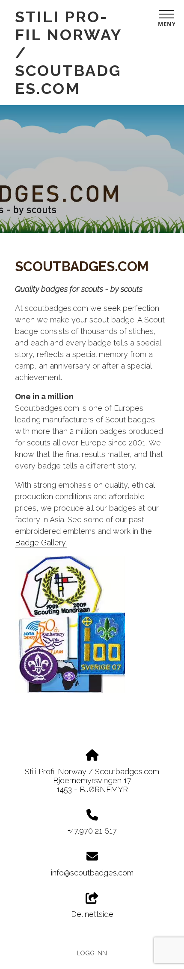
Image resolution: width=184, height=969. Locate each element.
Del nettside (92, 914)
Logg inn (92, 953)
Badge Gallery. (41, 542)
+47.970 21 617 (92, 830)
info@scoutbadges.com (92, 872)
